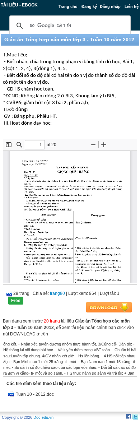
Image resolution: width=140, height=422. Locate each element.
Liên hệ (132, 6)
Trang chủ (68, 6)
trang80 (57, 293)
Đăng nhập (110, 6)
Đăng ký (89, 6)
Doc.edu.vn (43, 417)
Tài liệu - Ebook (19, 5)
